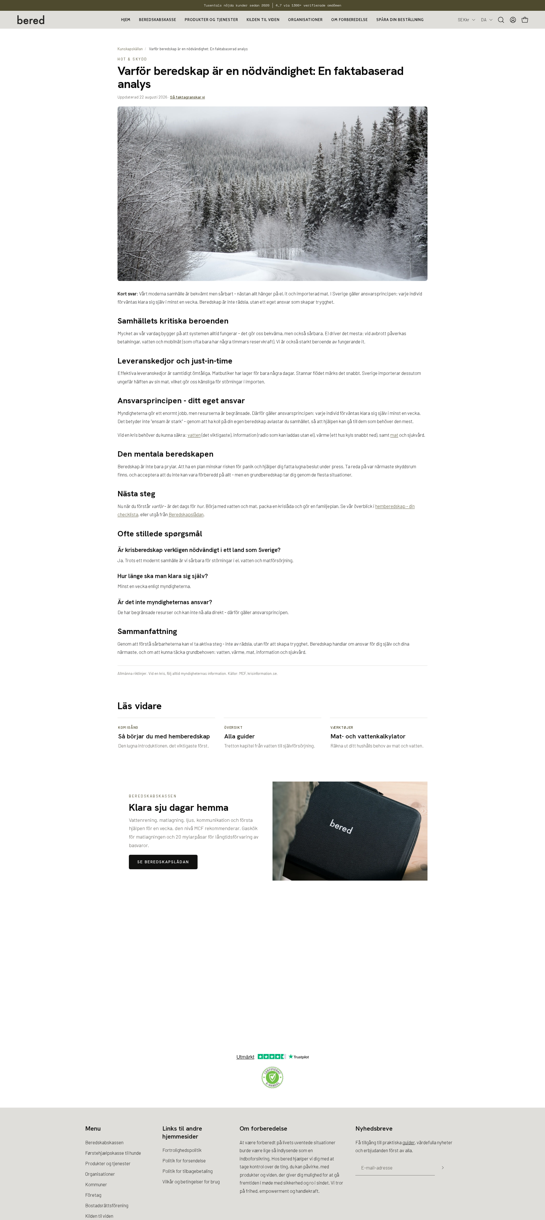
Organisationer (100, 1174)
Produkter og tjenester (108, 1163)
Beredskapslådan (186, 514)
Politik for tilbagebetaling (187, 1171)
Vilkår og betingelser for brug (191, 1181)
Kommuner (96, 1184)
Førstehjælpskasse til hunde (113, 1153)
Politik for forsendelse (184, 1160)
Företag (93, 1194)
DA (484, 19)
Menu (93, 1129)
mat (394, 435)
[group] (272, 5)
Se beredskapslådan (163, 861)
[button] (305, 20)
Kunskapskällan (130, 49)
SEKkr (463, 19)
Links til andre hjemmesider (182, 1132)
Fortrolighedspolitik (182, 1150)
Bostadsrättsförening (106, 1205)
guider (409, 1142)
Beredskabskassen (104, 1142)
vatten (194, 435)
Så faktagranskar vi (187, 97)
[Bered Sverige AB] (31, 19)
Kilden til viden (99, 1215)
